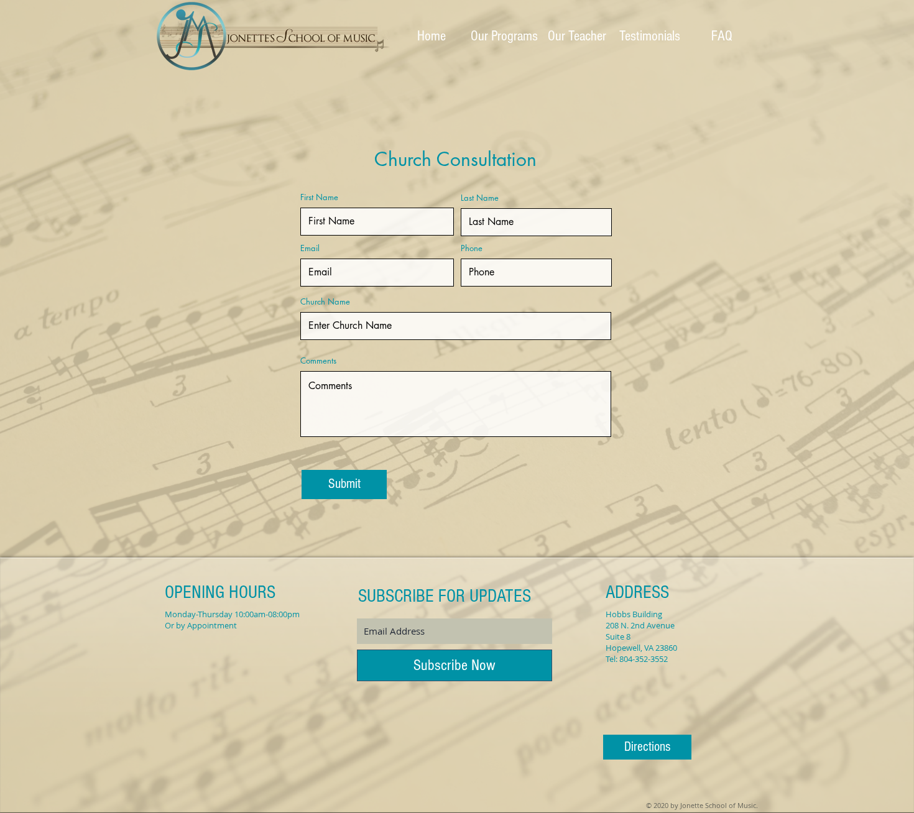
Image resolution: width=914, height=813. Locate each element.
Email (310, 248)
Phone (471, 248)
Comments (318, 361)
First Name (319, 197)
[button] (504, 36)
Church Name (325, 302)
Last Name (480, 198)
